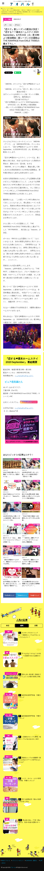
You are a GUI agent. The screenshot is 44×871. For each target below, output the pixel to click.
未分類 (8, 739)
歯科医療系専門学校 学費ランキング (29, 717)
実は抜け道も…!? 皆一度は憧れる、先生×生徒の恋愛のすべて (29, 822)
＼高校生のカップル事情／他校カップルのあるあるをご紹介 (29, 738)
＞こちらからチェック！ (24, 376)
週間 (21, 625)
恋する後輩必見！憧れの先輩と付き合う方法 (29, 800)
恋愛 (8, 631)
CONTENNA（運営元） (32, 860)
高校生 (18, 25)
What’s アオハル (6, 860)
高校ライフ (8, 635)
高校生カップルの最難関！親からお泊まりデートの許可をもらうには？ (29, 760)
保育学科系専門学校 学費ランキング (29, 696)
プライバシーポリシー (18, 860)
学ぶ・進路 (8, 694)
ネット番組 (9, 25)
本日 (7, 625)
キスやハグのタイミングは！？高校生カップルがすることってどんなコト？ (29, 635)
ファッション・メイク (11, 673)
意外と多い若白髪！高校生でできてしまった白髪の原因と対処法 (29, 677)
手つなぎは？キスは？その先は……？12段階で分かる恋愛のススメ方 (29, 656)
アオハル (13, 867)
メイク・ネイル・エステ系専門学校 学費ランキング (29, 780)
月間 (35, 625)
